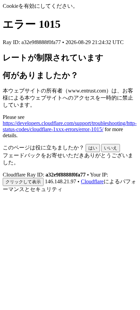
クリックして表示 (23, 181)
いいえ (110, 147)
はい (92, 147)
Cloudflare (92, 181)
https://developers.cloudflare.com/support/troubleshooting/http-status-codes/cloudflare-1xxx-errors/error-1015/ (70, 126)
